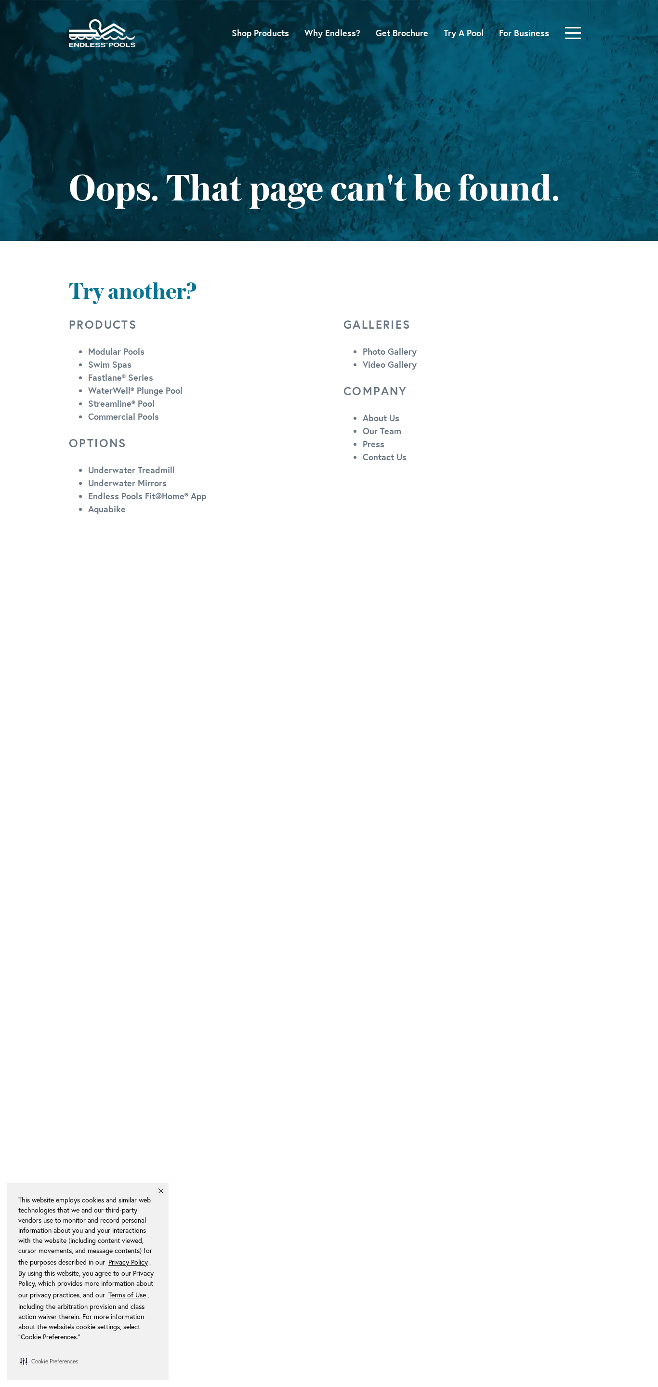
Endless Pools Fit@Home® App (147, 496)
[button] (49, 1361)
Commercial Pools (123, 416)
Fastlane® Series (120, 377)
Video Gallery (390, 364)
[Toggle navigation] (573, 33)
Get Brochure (402, 33)
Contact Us (385, 457)
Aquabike (107, 509)
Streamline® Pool (121, 403)
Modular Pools (116, 351)
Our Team (382, 431)
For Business (524, 33)
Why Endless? (332, 33)
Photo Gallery (390, 351)
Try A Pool (464, 33)
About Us (381, 418)
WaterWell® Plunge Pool (135, 390)
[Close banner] (161, 1191)
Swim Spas (110, 364)
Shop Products (260, 33)
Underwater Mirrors (127, 483)
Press (373, 444)
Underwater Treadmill (131, 470)
